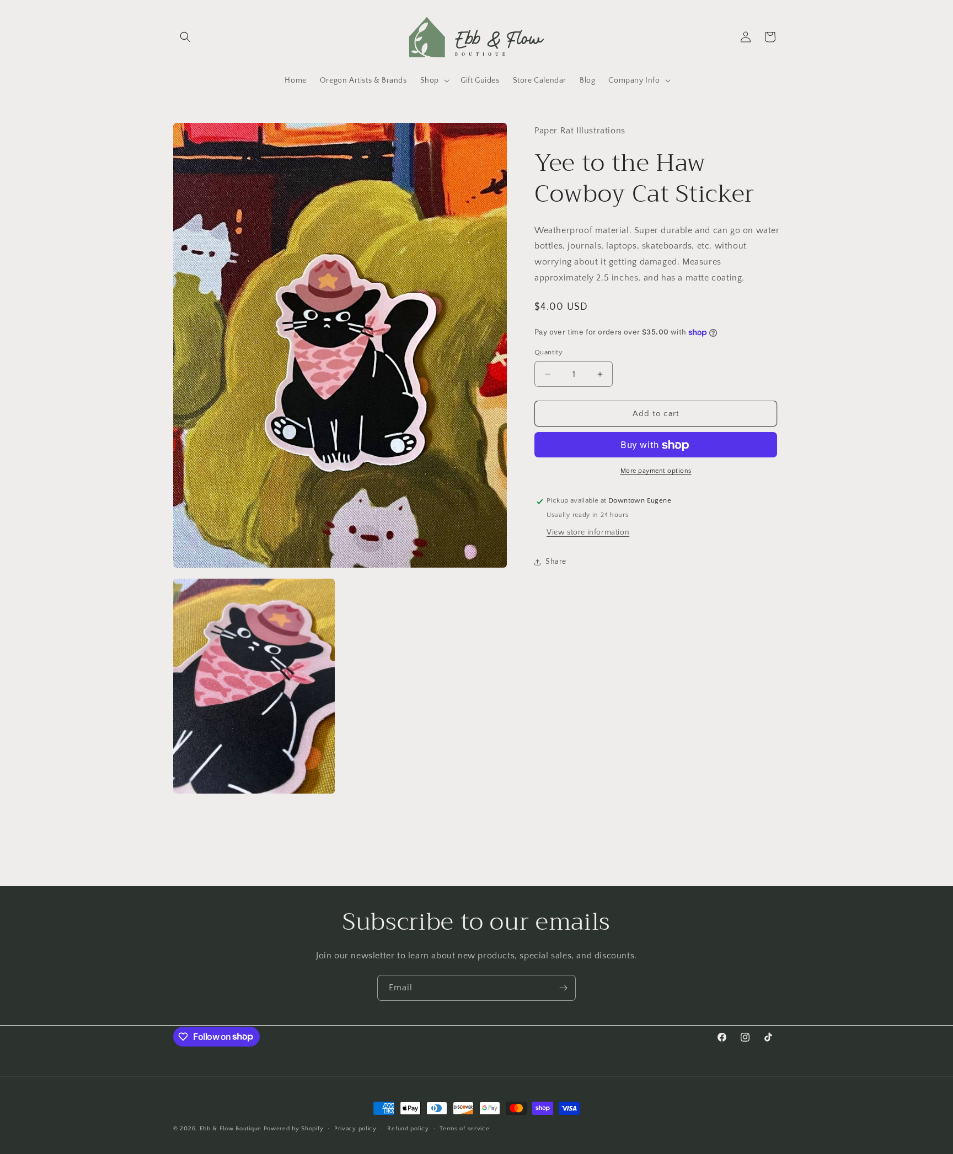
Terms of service (464, 1128)
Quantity (548, 352)
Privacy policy (355, 1128)
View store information (588, 533)
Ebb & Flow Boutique (230, 1128)
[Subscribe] (563, 988)
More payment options (656, 471)
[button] (185, 37)
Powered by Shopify (294, 1128)
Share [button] (555, 561)
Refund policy (408, 1128)
